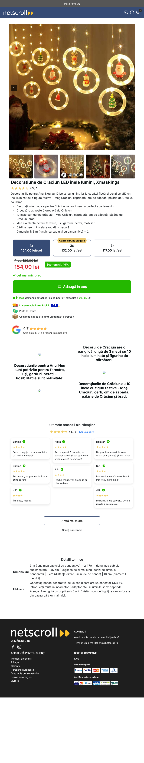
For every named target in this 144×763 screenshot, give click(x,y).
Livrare (15, 680)
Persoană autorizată (22, 669)
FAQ (76, 658)
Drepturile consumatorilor (25, 673)
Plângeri (15, 662)
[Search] (126, 12)
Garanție (16, 665)
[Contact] (132, 12)
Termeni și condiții (21, 658)
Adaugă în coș (75, 287)
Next (130, 88)
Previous (14, 88)
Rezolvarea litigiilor (21, 677)
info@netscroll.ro (108, 642)
